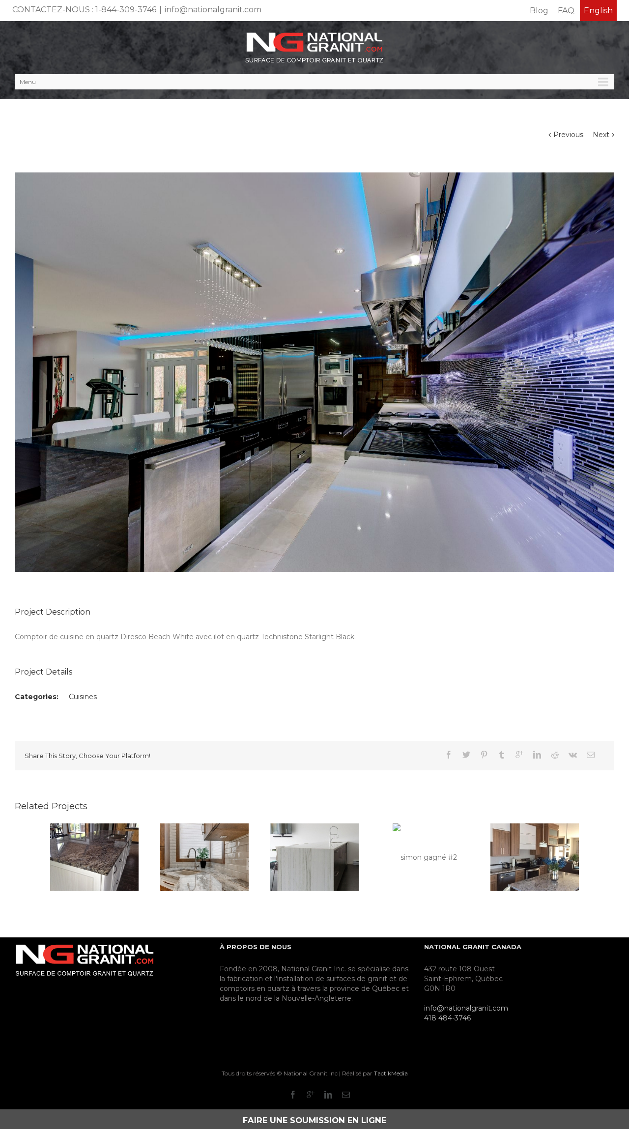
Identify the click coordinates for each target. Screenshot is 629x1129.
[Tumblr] (502, 755)
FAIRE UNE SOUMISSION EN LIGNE (314, 1120)
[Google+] (519, 755)
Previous (568, 134)
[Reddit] (555, 755)
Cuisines (83, 696)
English (598, 10)
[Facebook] (449, 755)
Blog (539, 10)
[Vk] (573, 755)
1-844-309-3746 (125, 9)
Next (601, 134)
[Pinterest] (484, 755)
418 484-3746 (447, 1018)
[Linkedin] (537, 755)
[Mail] (591, 755)
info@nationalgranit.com (213, 9)
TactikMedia (391, 1073)
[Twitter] (466, 755)
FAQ (566, 10)
